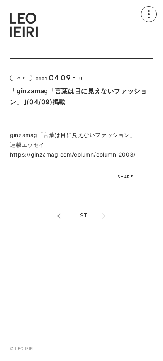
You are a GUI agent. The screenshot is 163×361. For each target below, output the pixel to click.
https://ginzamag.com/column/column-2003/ (72, 154)
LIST (81, 216)
